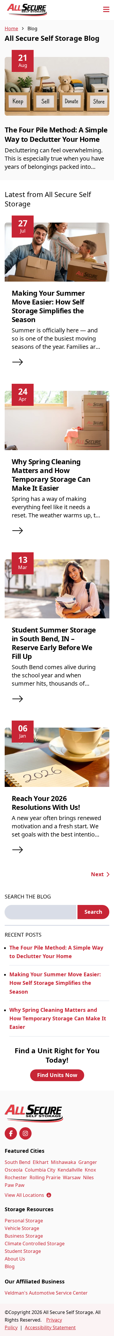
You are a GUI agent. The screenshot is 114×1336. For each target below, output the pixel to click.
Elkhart (41, 1162)
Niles (88, 1177)
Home (11, 28)
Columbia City (40, 1170)
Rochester (16, 1177)
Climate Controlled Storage (35, 1243)
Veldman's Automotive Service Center (46, 1293)
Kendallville (70, 1170)
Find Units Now (57, 1074)
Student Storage (23, 1251)
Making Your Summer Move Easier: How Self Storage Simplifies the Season (48, 306)
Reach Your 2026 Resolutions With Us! (46, 802)
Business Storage (24, 1236)
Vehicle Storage (22, 1228)
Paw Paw (15, 1185)
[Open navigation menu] (106, 10)
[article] (57, 118)
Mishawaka (63, 1162)
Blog (10, 1266)
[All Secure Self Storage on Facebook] (11, 1133)
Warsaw (72, 1177)
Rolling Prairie (45, 1177)
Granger (87, 1162)
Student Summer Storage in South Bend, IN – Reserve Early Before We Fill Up (54, 643)
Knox (90, 1170)
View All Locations (28, 1195)
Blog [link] (32, 28)
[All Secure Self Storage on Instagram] (25, 1133)
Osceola (14, 1170)
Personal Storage (24, 1220)
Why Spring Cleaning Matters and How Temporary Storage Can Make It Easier (51, 475)
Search (93, 911)
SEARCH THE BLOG (28, 896)
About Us (15, 1259)
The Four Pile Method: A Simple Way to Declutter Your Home (56, 134)
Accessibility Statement (50, 1327)
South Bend (17, 1162)
